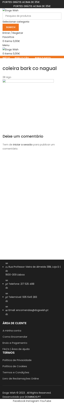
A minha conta (12, 330)
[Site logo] (10, 10)
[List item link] (32, 290)
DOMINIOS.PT (33, 397)
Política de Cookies (15, 366)
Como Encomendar (15, 336)
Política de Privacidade (17, 360)
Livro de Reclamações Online (21, 378)
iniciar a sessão (23, 144)
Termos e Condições (16, 372)
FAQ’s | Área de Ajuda (16, 349)
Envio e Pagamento (15, 343)
